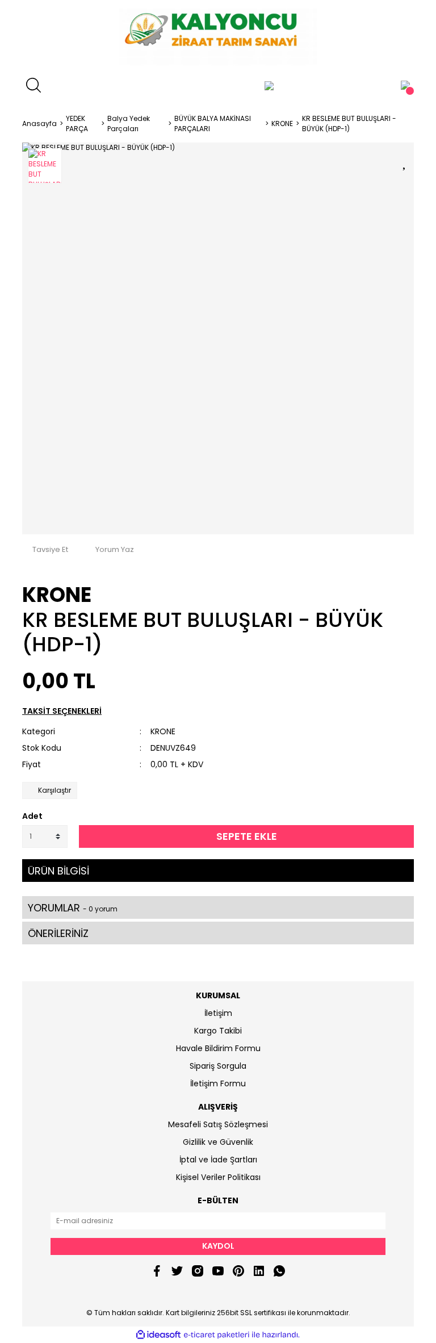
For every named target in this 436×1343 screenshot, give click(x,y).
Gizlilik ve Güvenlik (218, 1142)
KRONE (56, 594)
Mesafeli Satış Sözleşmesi (218, 1124)
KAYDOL (218, 1246)
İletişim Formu (218, 1083)
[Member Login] (269, 85)
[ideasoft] (158, 1334)
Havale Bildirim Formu (218, 1048)
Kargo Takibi (218, 1030)
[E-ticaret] (216, 1334)
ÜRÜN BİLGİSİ (58, 871)
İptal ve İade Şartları (218, 1159)
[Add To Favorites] (405, 161)
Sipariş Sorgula (218, 1066)
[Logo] (217, 37)
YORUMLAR (73, 908)
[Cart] (405, 85)
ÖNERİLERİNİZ (58, 933)
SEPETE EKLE (246, 836)
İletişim (218, 1013)
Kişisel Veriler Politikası (218, 1177)
